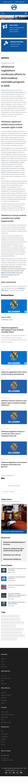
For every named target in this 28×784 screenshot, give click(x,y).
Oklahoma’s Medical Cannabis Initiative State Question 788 (13, 550)
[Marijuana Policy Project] (14, 9)
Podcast (3, 744)
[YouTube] (21, 772)
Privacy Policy (19, 770)
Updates (3, 739)
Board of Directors (5, 678)
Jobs (2, 681)
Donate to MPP (4, 712)
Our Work (3, 697)
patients (14, 622)
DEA (23, 635)
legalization (15, 616)
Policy (2, 661)
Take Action (4, 666)
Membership (4, 717)
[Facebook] (6, 772)
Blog (2, 731)
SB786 (8, 172)
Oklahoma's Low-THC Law (12, 555)
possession (11, 635)
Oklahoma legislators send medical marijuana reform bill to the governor (14, 465)
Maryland (4, 635)
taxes (10, 320)
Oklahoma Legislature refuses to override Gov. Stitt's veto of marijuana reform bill (13, 434)
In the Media (4, 736)
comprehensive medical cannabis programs (12, 92)
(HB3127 (8, 168)
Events (2, 741)
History (3, 703)
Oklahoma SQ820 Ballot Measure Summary (14, 543)
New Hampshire (5, 625)
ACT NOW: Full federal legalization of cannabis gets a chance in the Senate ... (17, 595)
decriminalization (6, 622)
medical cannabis (15, 619)
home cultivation (5, 639)
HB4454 (16, 162)
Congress (17, 635)
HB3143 (3, 158)
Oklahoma (5, 320)
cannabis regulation (18, 629)
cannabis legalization (7, 629)
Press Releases (5, 734)
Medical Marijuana (6, 616)
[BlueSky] (13, 772)
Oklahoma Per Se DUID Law (12, 559)
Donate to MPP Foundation (7, 714)
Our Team (3, 675)
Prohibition (14, 639)
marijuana (4, 632)
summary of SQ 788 (6, 256)
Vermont (11, 632)
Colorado (12, 625)
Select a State (7, 1)
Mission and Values (6, 695)
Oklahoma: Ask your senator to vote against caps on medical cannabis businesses (14, 403)
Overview (3, 692)
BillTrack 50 (10, 475)
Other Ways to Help (6, 722)
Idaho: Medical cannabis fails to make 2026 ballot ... (17, 602)
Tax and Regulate (6, 619)
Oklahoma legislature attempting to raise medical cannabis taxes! (12, 330)
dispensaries (18, 632)
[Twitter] (10, 772)
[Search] (24, 491)
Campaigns (4, 700)
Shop (2, 719)
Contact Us (3, 683)
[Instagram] (17, 772)
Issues (2, 664)
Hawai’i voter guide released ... (16, 585)
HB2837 (3, 172)
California (20, 622)
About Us (3, 659)
